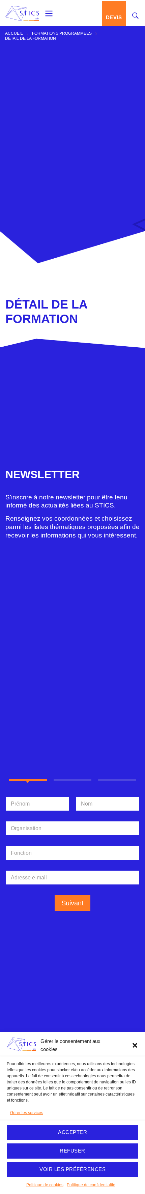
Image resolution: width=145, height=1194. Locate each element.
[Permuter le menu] (49, 13)
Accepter (72, 1132)
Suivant (72, 903)
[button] (135, 1045)
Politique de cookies (44, 1185)
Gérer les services (26, 1112)
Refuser (72, 1151)
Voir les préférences (72, 1169)
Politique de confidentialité (91, 1185)
